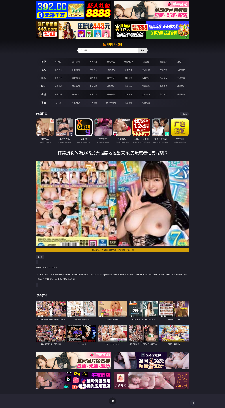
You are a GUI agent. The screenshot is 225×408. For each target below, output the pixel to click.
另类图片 (181, 86)
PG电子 (58, 61)
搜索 (143, 50)
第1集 (40, 257)
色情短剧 (146, 102)
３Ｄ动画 (111, 70)
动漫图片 (111, 86)
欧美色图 (93, 86)
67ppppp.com (112, 44)
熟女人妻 (128, 70)
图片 (43, 86)
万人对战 (93, 61)
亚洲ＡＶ (58, 70)
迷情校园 (128, 94)
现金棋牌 (163, 61)
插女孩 (58, 102)
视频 (43, 69)
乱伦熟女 (163, 78)
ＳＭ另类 (181, 70)
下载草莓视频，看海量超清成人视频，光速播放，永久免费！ (112, 250)
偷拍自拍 (76, 78)
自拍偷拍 (76, 70)
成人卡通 (93, 78)
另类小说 (146, 94)
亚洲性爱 (58, 78)
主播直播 (163, 70)
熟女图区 (163, 86)
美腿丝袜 (128, 86)
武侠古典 (111, 94)
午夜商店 (76, 102)
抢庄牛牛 (181, 61)
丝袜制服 (146, 70)
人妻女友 (93, 94)
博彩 (43, 61)
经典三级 (146, 78)
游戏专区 (111, 61)
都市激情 (58, 94)
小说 (43, 94)
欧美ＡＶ (93, 70)
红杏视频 (128, 102)
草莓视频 (93, 102)
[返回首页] (192, 403)
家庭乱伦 (76, 94)
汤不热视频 (111, 102)
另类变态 (181, 78)
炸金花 (146, 61)
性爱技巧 (181, 94)
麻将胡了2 (128, 61)
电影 (43, 78)
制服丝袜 (128, 78)
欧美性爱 (111, 78)
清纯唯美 (146, 86)
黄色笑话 (163, 94)
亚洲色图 (76, 86)
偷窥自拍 (58, 86)
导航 (43, 102)
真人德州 (76, 61)
